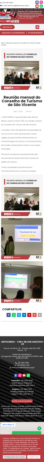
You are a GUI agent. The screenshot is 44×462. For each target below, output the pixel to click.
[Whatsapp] (41, 6)
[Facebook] (37, 2)
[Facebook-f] (16, 375)
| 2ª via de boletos (34, 33)
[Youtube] (37, 6)
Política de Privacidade (12, 452)
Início (3, 43)
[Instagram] (41, 2)
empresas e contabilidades (13, 33)
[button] (7, 27)
